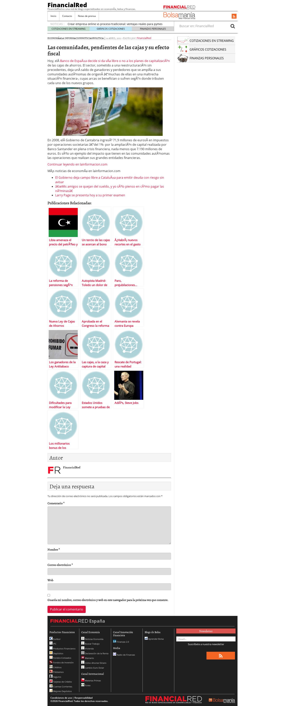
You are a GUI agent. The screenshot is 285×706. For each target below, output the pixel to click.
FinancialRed (67, 5)
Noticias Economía (93, 639)
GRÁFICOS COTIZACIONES (111, 28)
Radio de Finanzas (125, 654)
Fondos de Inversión (63, 662)
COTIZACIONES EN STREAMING (69, 28)
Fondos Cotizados (62, 657)
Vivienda (89, 648)
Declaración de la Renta (96, 653)
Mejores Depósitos (62, 691)
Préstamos (58, 672)
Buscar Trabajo (92, 643)
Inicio (53, 16)
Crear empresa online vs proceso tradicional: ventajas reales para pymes (115, 24)
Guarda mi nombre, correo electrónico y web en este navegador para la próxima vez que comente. (108, 600)
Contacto (67, 16)
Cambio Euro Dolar (94, 667)
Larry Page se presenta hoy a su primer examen (90, 195)
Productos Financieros (64, 648)
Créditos (57, 667)
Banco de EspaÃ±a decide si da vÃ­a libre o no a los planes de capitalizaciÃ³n (115, 61)
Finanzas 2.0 (122, 641)
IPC (54, 643)
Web (50, 580)
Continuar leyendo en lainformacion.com (77, 164)
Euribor (56, 639)
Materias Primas (92, 680)
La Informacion (71, 38)
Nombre (54, 549)
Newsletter (206, 631)
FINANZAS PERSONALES (153, 28)
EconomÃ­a (54, 38)
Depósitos (58, 653)
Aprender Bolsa (156, 638)
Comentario (56, 503)
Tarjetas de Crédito (62, 681)
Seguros (57, 676)
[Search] (233, 26)
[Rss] (234, 16)
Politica (98, 38)
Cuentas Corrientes (62, 686)
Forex (87, 685)
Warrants (89, 658)
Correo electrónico (60, 565)
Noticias (87, 38)
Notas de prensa (87, 16)
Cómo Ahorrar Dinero (95, 662)
